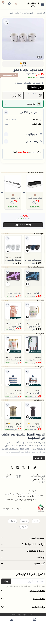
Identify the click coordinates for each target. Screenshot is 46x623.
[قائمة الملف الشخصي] (11, 619)
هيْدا (11, 521)
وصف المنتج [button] (32, 141)
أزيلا (23, 527)
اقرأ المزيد (39, 458)
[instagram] (18, 467)
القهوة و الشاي (27, 13)
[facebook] (29, 467)
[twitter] (23, 467)
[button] (42, 4)
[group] (23, 39)
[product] (33, 244)
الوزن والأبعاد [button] (32, 134)
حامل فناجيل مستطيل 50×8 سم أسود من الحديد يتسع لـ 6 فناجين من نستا (12, 198)
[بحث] (9, 4)
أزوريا (23, 521)
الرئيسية (39, 13)
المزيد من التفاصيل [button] (29, 112)
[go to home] (34, 619)
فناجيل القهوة (14, 13)
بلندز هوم (18, 257)
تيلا (35, 521)
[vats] (41, 508)
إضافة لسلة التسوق (23, 225)
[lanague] (14, 4)
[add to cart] (27, 250)
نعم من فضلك (35, 87)
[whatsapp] (34, 467)
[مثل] (27, 238)
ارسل (6, 581)
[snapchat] (12, 467)
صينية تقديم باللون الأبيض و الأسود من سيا (34, 198)
